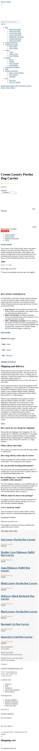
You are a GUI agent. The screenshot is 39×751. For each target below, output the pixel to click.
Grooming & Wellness (12, 67)
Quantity (6, 192)
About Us (8, 684)
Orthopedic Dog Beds (16, 37)
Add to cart (5, 231)
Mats (6, 69)
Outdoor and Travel (11, 71)
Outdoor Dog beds (15, 39)
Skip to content (6, 2)
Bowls (11, 59)
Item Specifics (9, 236)
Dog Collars (13, 46)
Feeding (7, 58)
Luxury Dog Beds (15, 35)
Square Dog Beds (15, 41)
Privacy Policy (10, 692)
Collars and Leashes (11, 44)
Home (3, 86)
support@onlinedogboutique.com (12, 668)
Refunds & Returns (11, 703)
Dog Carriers (13, 75)
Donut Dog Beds (14, 31)
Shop (7, 86)
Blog (6, 686)
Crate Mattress (14, 56)
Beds (6, 27)
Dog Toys (12, 80)
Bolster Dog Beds (15, 29)
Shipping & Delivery (12, 702)
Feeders (11, 61)
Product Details (10, 235)
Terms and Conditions (12, 690)
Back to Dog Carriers (8, 88)
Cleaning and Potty (11, 42)
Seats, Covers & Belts (16, 73)
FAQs (7, 240)
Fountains (12, 77)
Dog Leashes (13, 48)
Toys (6, 78)
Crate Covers (13, 54)
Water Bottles (13, 65)
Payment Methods (11, 700)
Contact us (8, 688)
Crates (7, 50)
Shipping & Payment (12, 238)
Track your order (10, 705)
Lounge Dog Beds (15, 33)
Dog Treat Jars (14, 63)
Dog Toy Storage (14, 82)
